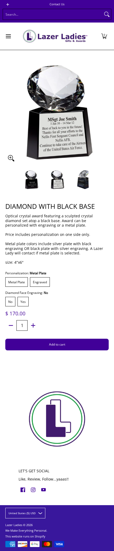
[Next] (105, 112)
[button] (104, 36)
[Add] (33, 325)
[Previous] (9, 112)
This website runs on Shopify (25, 536)
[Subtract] (10, 325)
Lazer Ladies (13, 525)
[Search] (107, 14)
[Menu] (8, 36)
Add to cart (57, 344)
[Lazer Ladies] (55, 36)
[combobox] (53, 14)
